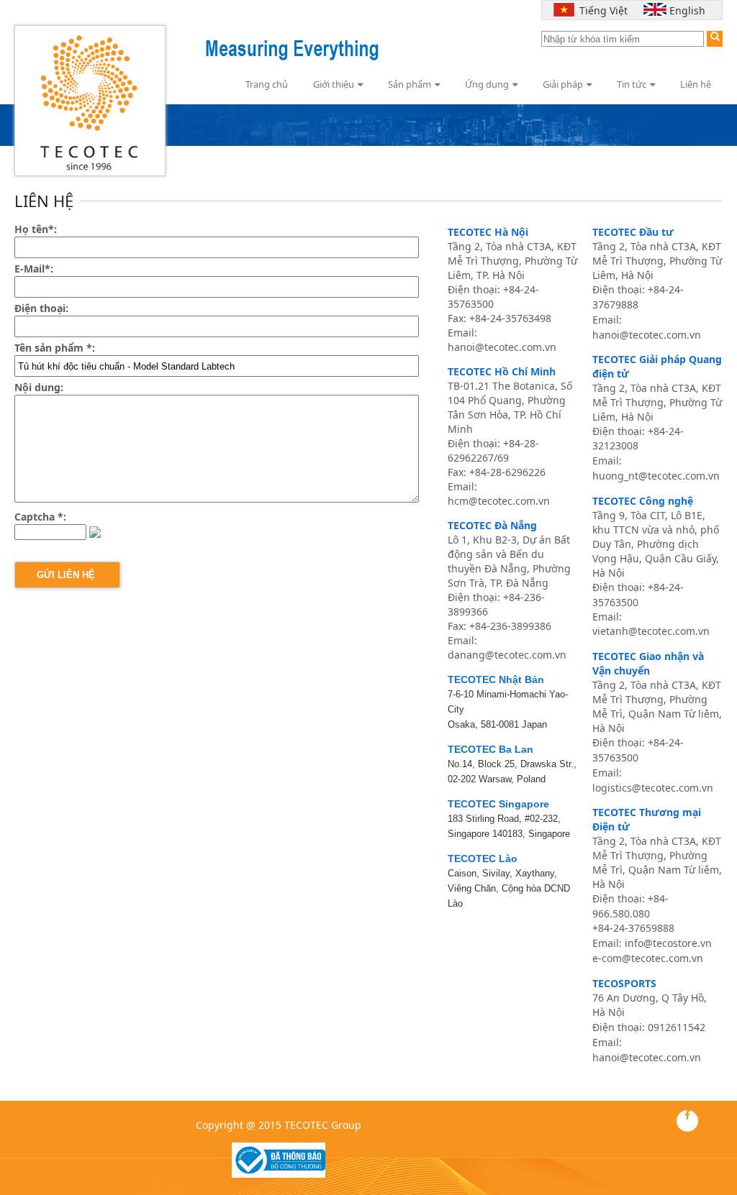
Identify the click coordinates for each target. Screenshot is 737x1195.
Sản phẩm (409, 84)
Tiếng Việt (600, 10)
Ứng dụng (487, 84)
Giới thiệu (333, 84)
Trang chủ (266, 84)
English (687, 10)
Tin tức (631, 84)
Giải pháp (563, 84)
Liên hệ (695, 84)
